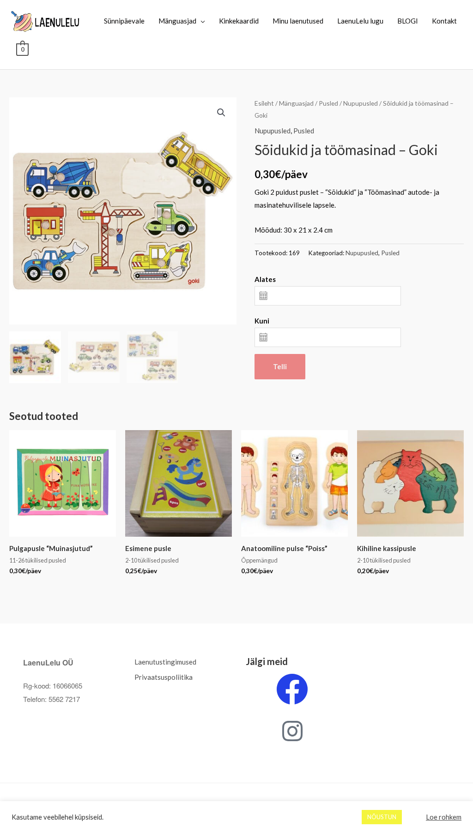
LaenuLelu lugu (360, 21)
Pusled (328, 103)
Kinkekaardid (239, 21)
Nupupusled (360, 103)
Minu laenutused (298, 21)
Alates (265, 279)
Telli (280, 366)
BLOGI (407, 21)
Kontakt (444, 21)
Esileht (264, 103)
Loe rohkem (443, 817)
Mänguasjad (177, 21)
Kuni (262, 321)
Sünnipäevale (124, 21)
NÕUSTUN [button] (381, 817)
